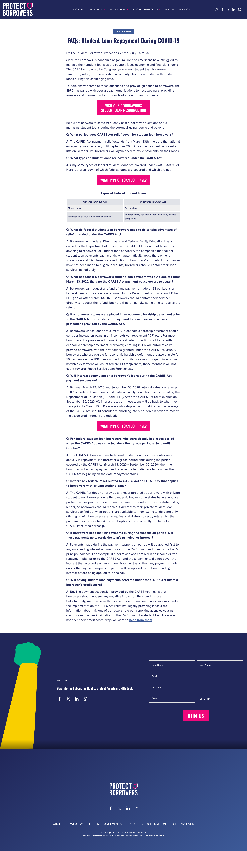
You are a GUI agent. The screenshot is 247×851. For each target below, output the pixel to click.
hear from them (140, 620)
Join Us (196, 715)
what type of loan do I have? (123, 180)
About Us (78, 9)
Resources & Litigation (145, 9)
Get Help (169, 9)
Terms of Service (150, 835)
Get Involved (186, 9)
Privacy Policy (131, 835)
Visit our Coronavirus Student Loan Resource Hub (123, 108)
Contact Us (141, 832)
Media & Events (118, 9)
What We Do (96, 9)
